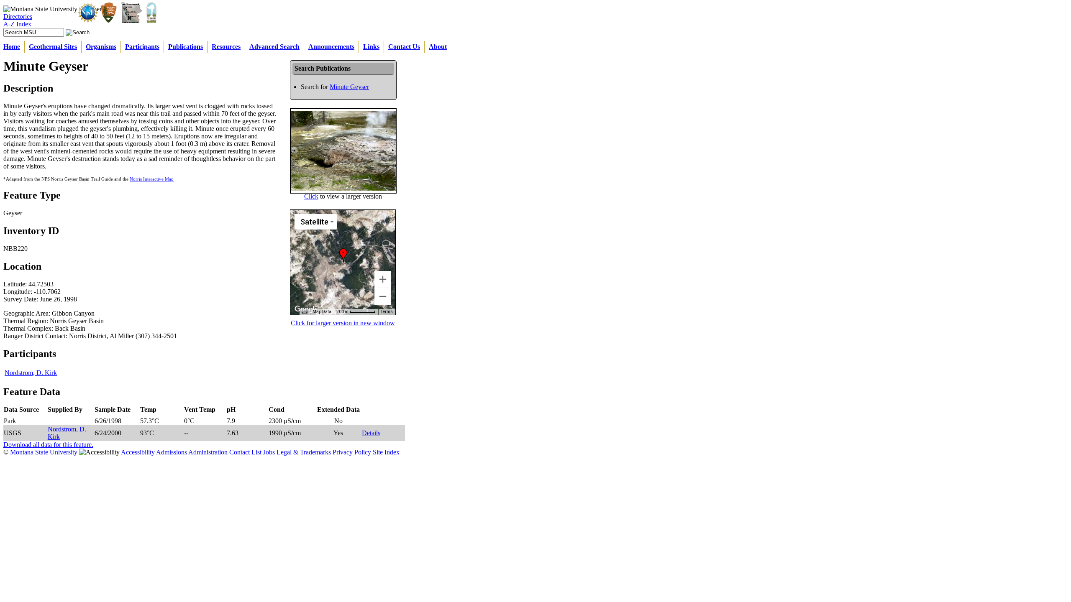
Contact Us (404, 46)
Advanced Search (274, 46)
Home (11, 46)
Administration (208, 452)
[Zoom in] (382, 279)
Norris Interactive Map (152, 179)
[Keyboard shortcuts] (304, 312)
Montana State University (43, 452)
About (438, 46)
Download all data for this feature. (48, 444)
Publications (185, 46)
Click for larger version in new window (343, 323)
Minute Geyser (349, 86)
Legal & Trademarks (304, 452)
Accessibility (138, 452)
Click (311, 196)
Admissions (171, 452)
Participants (142, 46)
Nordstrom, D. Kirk (31, 372)
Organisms (101, 46)
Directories (17, 16)
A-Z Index (17, 24)
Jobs (269, 452)
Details (371, 432)
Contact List (245, 452)
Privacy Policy (352, 452)
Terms (387, 311)
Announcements (331, 46)
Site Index (386, 452)
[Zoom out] (382, 296)
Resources (226, 46)
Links (371, 46)
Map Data (322, 311)
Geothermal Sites (53, 46)
